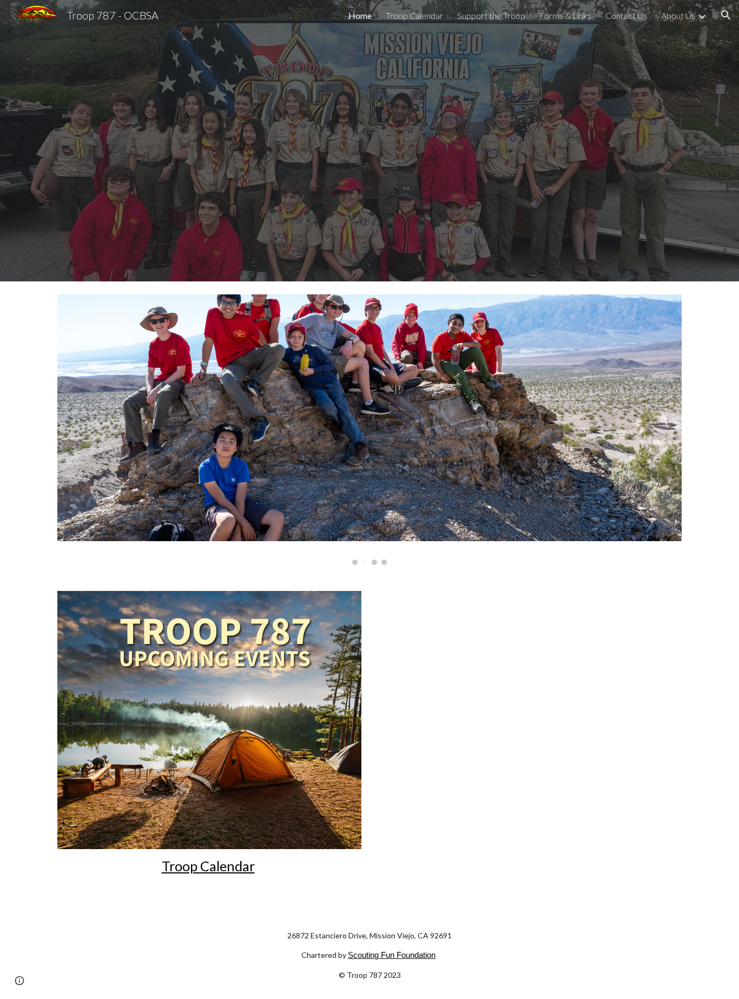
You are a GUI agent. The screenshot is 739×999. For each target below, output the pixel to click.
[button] (726, 15)
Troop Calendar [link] (414, 15)
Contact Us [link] (626, 15)
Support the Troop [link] (491, 15)
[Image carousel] (369, 429)
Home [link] (360, 15)
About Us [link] (678, 15)
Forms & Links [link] (565, 15)
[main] (209, 866)
